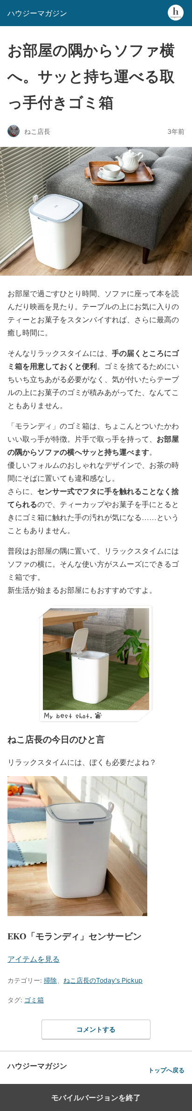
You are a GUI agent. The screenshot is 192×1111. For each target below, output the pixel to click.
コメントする (96, 1029)
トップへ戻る (166, 1070)
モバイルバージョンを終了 (96, 1097)
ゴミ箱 (34, 1000)
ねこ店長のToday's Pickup (103, 980)
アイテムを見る (33, 959)
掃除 (50, 980)
